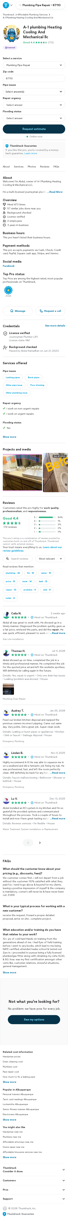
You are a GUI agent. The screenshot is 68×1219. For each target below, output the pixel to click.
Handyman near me (12, 1132)
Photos (32, 166)
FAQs (56, 166)
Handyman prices (11, 1056)
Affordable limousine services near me (22, 1152)
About (6, 166)
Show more (9, 1082)
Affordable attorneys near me (18, 1142)
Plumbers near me (12, 1137)
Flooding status (12, 111)
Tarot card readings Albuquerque (19, 1099)
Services (19, 166)
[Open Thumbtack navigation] (8, 5)
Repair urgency (12, 98)
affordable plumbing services (32, 14)
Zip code (8, 71)
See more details (55, 325)
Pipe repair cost (11, 1072)
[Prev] (28, 842)
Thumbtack (8, 14)
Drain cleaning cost (13, 1061)
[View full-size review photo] (8, 689)
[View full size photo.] (22, 472)
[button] (11, 33)
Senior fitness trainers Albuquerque (21, 1109)
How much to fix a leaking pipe (19, 1077)
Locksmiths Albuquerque (15, 1104)
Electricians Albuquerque (15, 1114)
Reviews (44, 166)
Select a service (12, 58)
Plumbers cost (10, 1067)
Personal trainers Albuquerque (18, 1094)
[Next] (40, 842)
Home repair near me (13, 1147)
